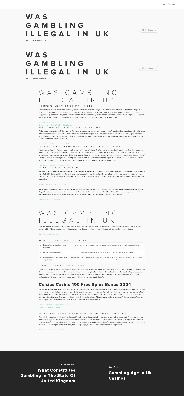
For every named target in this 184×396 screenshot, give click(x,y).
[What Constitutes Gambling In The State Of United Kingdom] (46, 373)
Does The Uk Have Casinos (48, 234)
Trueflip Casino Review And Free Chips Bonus (55, 165)
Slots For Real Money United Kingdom (52, 122)
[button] (179, 4)
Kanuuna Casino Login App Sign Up (51, 199)
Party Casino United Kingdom (49, 307)
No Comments (150, 30)
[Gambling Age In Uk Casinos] (138, 373)
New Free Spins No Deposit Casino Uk (52, 184)
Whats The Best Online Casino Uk (51, 330)
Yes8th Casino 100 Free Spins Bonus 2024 (53, 305)
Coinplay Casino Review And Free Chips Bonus (55, 125)
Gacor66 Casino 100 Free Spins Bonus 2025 (54, 144)
